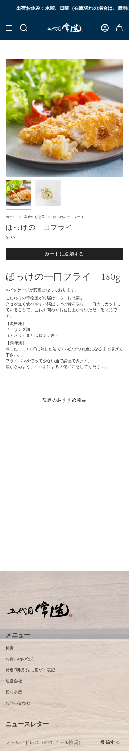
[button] (24, 28)
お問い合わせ (18, 703)
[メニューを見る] (9, 28)
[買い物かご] (119, 28)
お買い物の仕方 (20, 659)
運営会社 (14, 681)
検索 (10, 648)
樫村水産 (14, 692)
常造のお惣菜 (34, 217)
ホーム (11, 217)
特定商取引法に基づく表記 (30, 670)
